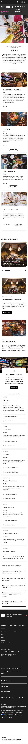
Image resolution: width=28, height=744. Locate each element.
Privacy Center (18, 712)
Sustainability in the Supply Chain (8, 715)
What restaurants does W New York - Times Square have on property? (12, 572)
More (4, 106)
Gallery (15, 631)
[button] (17, 2)
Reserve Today (7, 312)
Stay (2, 634)
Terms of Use (19, 710)
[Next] (25, 270)
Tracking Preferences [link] (5, 710)
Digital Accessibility (18, 714)
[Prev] (2, 270)
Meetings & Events (5, 642)
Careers (13, 710)
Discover (3, 640)
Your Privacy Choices (8, 714)
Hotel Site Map (4, 717)
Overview (3, 631)
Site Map (18, 715)
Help (10, 717)
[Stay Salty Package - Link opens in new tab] (14, 254)
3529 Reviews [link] (7, 12)
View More (14, 387)
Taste (2, 637)
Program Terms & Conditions (7, 712)
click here (17, 740)
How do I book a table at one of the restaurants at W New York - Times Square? (11, 594)
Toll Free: (8, 654)
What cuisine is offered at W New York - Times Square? (12, 586)
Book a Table (13, 149)
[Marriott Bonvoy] (23, 2)
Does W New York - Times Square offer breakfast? (12, 602)
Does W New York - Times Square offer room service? (12, 579)
